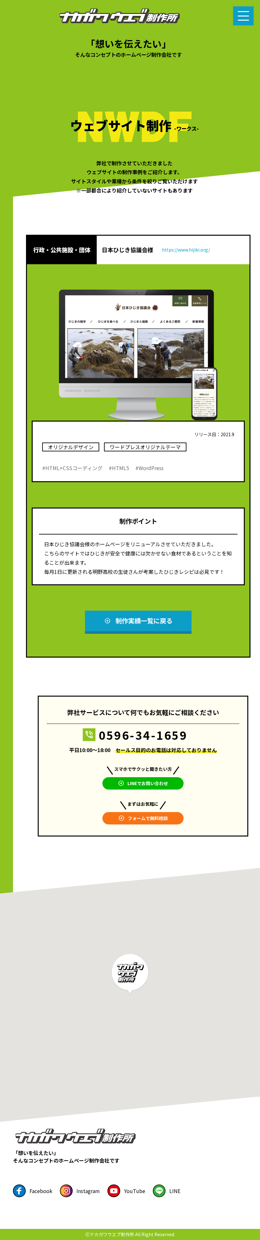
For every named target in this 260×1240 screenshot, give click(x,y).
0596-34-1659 (143, 735)
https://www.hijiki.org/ (186, 249)
